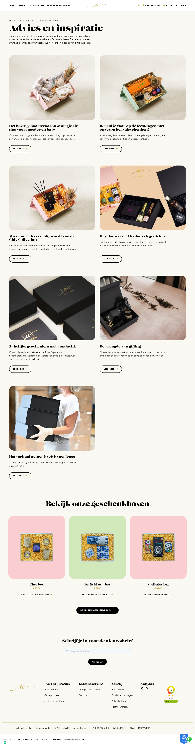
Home (12, 21)
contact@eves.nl (80, 728)
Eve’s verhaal (36, 5)
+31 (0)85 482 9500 (100, 728)
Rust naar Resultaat (58, 5)
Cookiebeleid (55, 739)
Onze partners (51, 695)
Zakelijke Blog (118, 701)
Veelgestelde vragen (89, 689)
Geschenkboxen (16, 5)
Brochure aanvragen (122, 695)
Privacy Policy (40, 739)
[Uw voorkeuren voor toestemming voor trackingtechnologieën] (5, 742)
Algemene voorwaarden (74, 739)
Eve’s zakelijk (117, 689)
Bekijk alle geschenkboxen (96, 610)
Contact (83, 695)
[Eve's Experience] (98, 5)
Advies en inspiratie (54, 701)
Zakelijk (179, 5)
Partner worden (119, 706)
